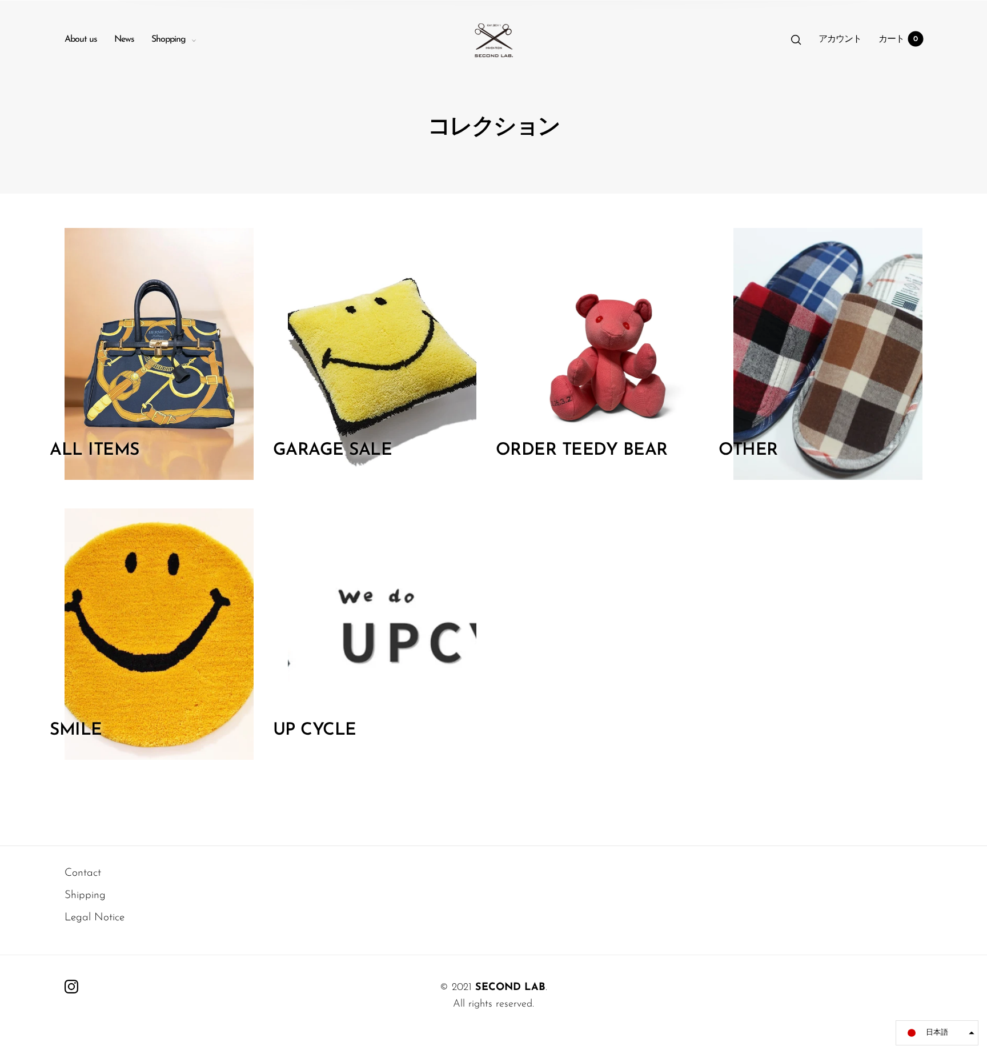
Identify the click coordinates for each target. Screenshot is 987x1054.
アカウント (840, 39)
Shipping (85, 895)
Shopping (168, 39)
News (124, 39)
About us (81, 39)
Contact (83, 873)
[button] (937, 1032)
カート (898, 39)
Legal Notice (95, 917)
